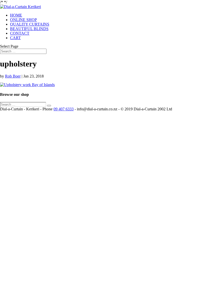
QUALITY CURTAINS (29, 24)
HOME (16, 15)
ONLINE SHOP (23, 20)
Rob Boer (13, 76)
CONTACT (19, 33)
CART (15, 38)
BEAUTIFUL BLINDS (29, 29)
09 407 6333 (64, 109)
